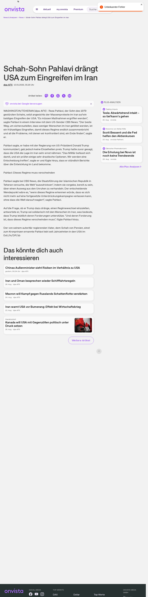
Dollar (76, 594)
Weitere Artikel (81, 340)
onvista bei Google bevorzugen (26, 103)
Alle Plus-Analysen (129, 166)
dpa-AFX (8, 84)
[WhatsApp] (58, 96)
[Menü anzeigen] (37, 9)
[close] (141, 4)
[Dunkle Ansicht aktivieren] (18, 1)
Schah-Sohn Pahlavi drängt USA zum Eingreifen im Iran (47, 17)
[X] (63, 96)
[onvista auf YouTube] (36, 594)
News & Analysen (10, 17)
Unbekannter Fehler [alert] (114, 7)
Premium (78, 9)
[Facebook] (52, 96)
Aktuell (47, 9)
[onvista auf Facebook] (30, 594)
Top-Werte (99, 594)
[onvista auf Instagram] (42, 594)
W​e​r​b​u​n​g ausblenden (98, 39)
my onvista (62, 9)
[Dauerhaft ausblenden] (91, 103)
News (21, 17)
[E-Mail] (69, 96)
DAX (55, 594)
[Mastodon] (46, 96)
